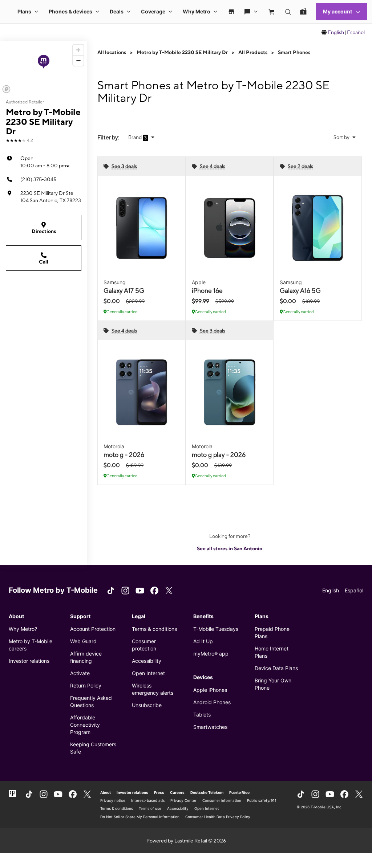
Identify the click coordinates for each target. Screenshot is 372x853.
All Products (252, 52)
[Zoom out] (78, 60)
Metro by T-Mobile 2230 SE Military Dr (182, 52)
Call (43, 262)
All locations (111, 52)
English (336, 32)
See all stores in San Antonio (229, 548)
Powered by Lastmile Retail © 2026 (186, 841)
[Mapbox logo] (6, 89)
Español (356, 32)
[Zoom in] (78, 50)
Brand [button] (135, 137)
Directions (44, 231)
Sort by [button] (342, 137)
